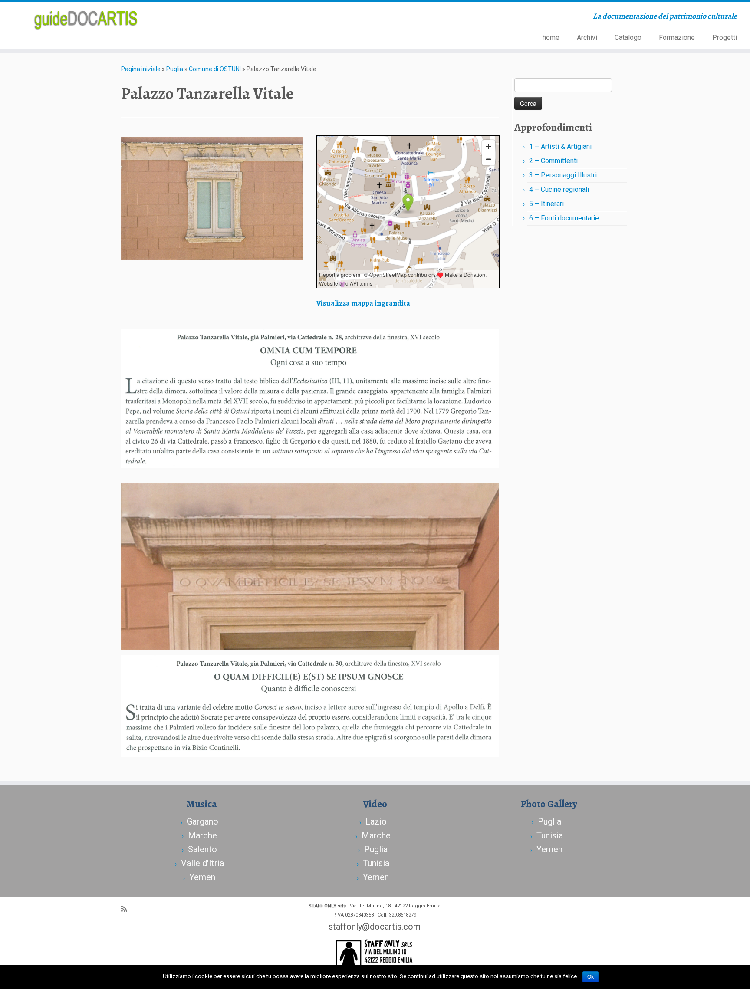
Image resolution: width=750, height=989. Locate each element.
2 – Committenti (553, 161)
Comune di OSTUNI (215, 69)
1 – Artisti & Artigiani (560, 146)
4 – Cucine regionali (559, 189)
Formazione (677, 37)
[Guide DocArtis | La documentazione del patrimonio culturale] (86, 19)
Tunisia (376, 863)
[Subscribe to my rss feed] (126, 909)
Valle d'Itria (202, 863)
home (551, 37)
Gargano (202, 821)
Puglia (174, 69)
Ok (590, 977)
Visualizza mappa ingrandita (363, 303)
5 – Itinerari (546, 204)
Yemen (202, 877)
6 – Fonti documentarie (564, 218)
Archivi (587, 37)
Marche (202, 835)
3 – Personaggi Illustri (563, 175)
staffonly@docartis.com (375, 926)
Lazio (376, 821)
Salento (202, 849)
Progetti (724, 37)
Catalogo (628, 37)
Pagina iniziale (141, 69)
